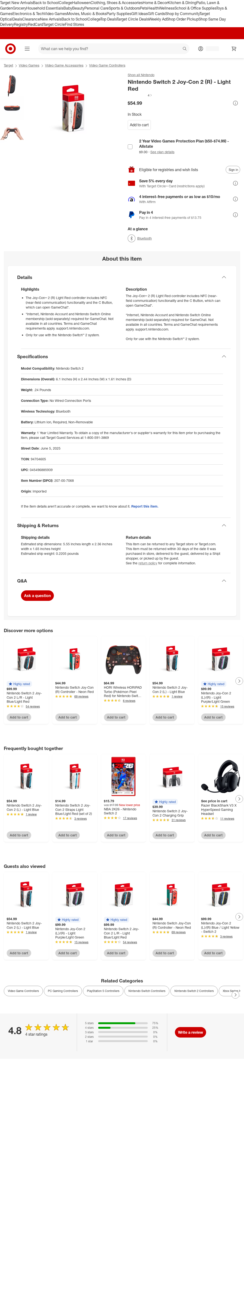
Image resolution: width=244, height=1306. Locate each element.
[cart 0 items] (234, 48)
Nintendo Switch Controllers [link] (146, 991)
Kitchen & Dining (182, 2)
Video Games (55, 13)
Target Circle (54, 24)
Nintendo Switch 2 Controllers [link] (194, 991)
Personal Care (96, 8)
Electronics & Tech (28, 13)
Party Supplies (119, 13)
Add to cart (139, 124)
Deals (17, 19)
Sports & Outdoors (124, 8)
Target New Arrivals (16, 2)
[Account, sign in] (210, 48)
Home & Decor (155, 2)
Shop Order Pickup (182, 19)
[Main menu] (27, 48)
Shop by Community (182, 13)
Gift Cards (156, 13)
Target (8, 65)
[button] (140, 95)
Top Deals (108, 19)
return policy (147, 563)
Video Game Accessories (64, 65)
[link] (140, 95)
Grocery (19, 8)
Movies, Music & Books (87, 13)
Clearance (31, 19)
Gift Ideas (139, 13)
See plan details (162, 152)
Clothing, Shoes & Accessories (117, 2)
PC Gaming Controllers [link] (63, 991)
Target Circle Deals (133, 19)
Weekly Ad (158, 19)
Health (153, 8)
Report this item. (144, 506)
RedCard (35, 24)
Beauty (78, 8)
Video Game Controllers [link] (23, 991)
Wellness (166, 8)
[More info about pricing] (235, 103)
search (184, 49)
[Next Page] (239, 681)
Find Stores (74, 24)
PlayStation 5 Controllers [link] (103, 991)
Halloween (81, 2)
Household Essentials (44, 8)
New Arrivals (50, 19)
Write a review (190, 1032)
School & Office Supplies (195, 8)
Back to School (46, 2)
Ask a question (37, 595)
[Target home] (10, 48)
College (65, 2)
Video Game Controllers (107, 65)
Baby (67, 8)
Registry (21, 24)
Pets (143, 8)
